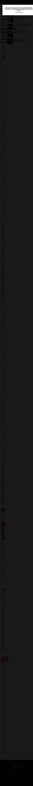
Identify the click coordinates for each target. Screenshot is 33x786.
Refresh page (19, 12)
